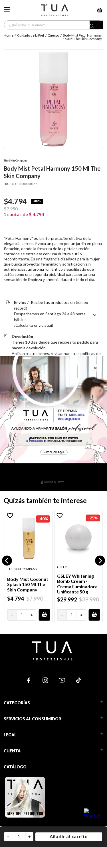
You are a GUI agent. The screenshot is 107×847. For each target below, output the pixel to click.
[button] (7, 561)
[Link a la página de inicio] (9, 37)
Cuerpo (53, 35)
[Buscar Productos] (96, 26)
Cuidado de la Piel (30, 35)
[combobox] (53, 24)
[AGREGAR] (44, 614)
